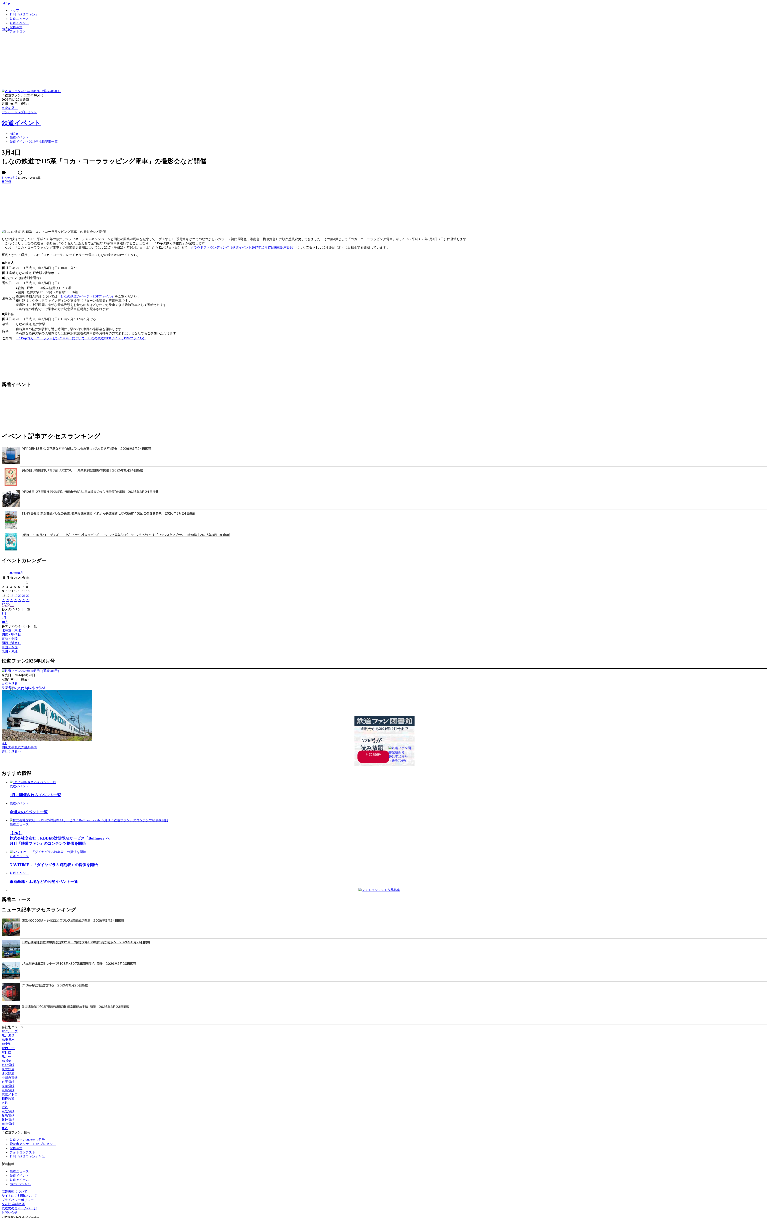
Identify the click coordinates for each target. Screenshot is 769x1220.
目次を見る (10, 683)
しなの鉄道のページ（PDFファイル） (88, 296)
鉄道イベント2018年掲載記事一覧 (34, 141)
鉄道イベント (19, 23)
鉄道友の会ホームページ (19, 1208)
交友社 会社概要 (13, 1204)
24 (7, 600)
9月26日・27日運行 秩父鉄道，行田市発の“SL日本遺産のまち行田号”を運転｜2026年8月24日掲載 (90, 491)
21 (23, 595)
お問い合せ (10, 1212)
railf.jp (6, 3)
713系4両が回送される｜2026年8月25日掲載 (55, 985)
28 (23, 600)
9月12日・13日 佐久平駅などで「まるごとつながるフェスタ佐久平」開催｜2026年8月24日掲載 (86, 448)
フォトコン (18, 31)
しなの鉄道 (10, 177)
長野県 (6, 182)
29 (27, 600)
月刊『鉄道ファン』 (24, 14)
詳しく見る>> (11, 751)
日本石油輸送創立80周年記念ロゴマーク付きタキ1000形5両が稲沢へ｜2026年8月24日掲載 (86, 942)
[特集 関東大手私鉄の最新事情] (47, 739)
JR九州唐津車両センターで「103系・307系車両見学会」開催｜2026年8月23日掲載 (79, 963)
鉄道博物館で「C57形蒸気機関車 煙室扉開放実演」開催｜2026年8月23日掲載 (75, 1006)
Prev (4, 605)
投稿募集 (16, 27)
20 (19, 595)
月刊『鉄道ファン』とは (27, 1156)
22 (27, 595)
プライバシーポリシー (18, 1200)
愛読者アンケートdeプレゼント (24, 687)
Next (10, 605)
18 (11, 595)
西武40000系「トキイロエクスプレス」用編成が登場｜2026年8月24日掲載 (73, 920)
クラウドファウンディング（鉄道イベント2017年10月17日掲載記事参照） (243, 247)
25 (11, 600)
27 (19, 600)
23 (3, 600)
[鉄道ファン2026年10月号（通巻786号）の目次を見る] (31, 91)
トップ (14, 10)
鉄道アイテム (19, 1180)
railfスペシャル (20, 1184)
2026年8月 (16, 573)
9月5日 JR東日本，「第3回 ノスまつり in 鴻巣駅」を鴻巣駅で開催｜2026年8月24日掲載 (82, 470)
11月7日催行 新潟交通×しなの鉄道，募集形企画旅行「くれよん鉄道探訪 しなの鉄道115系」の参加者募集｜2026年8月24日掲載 (108, 513)
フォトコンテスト (22, 1152)
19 (15, 595)
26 (15, 600)
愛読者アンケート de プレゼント (33, 1144)
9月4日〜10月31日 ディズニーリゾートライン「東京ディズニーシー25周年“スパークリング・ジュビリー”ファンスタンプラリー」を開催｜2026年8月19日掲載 (126, 534)
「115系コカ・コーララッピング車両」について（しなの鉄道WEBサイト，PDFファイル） (81, 338)
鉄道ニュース (19, 18)
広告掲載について (14, 1191)
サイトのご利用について (19, 1195)
